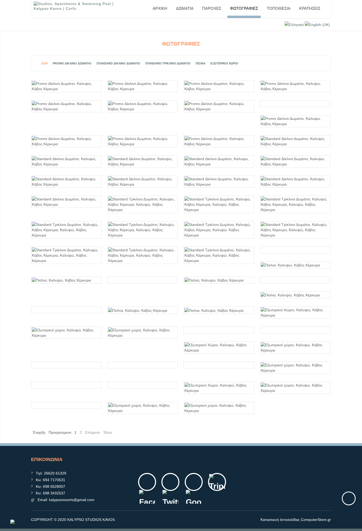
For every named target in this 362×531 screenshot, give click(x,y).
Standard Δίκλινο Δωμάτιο (118, 63)
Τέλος (107, 432)
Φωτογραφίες (244, 8)
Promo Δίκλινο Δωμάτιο (72, 63)
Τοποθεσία (278, 8)
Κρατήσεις (309, 8)
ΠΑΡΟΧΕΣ (211, 8)
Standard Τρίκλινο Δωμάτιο (168, 63)
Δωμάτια (184, 8)
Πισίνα (200, 63)
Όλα (44, 63)
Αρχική (160, 8)
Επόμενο (92, 432)
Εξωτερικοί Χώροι (224, 63)
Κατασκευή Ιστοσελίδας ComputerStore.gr (296, 519)
